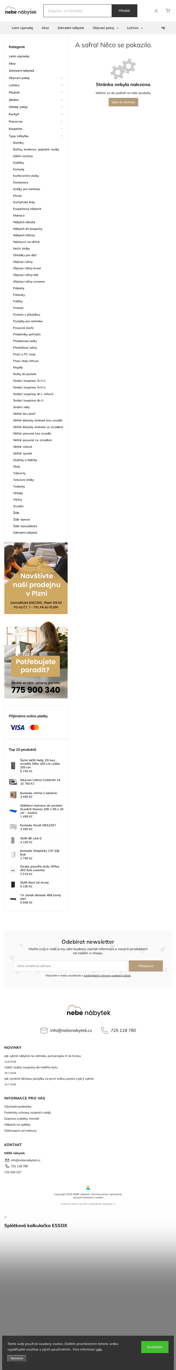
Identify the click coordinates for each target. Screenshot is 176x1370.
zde (99, 1349)
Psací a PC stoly (24, 354)
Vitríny (17, 499)
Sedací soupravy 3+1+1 (29, 381)
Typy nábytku (19, 136)
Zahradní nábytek (21, 71)
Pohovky (19, 295)
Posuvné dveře (23, 328)
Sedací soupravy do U (28, 400)
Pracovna (16, 121)
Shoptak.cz (108, 1203)
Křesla (17, 196)
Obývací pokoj (19, 78)
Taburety (19, 473)
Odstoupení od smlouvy (20, 1130)
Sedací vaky (21, 407)
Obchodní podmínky (17, 1106)
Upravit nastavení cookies (88, 1197)
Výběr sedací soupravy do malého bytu (31, 1067)
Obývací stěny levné (27, 268)
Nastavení (17, 1358)
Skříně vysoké (22, 453)
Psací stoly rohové (25, 361)
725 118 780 (123, 1030)
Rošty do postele (25, 374)
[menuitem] (22, 27)
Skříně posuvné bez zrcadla (32, 433)
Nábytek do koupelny (27, 229)
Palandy (18, 288)
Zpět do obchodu (123, 102)
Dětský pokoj (18, 107)
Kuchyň (14, 114)
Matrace (19, 215)
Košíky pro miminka (26, 189)
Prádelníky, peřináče (27, 334)
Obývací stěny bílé (25, 275)
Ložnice (14, 85)
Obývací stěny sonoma (29, 281)
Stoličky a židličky (25, 460)
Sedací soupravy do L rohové (33, 394)
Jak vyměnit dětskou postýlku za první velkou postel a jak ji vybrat (49, 1079)
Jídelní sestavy (23, 156)
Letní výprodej (19, 56)
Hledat (124, 11)
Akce (12, 63)
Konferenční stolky (26, 176)
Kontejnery (20, 182)
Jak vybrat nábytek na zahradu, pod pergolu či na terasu (42, 1056)
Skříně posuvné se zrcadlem (32, 440)
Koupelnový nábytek (27, 209)
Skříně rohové (22, 447)
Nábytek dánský (24, 222)
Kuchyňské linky (24, 202)
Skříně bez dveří (24, 414)
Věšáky (18, 493)
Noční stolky (21, 248)
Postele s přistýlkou (26, 314)
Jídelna (14, 100)
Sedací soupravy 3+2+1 (29, 387)
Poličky (18, 301)
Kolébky (18, 163)
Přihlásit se (145, 966)
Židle (16, 513)
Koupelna (15, 129)
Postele (18, 308)
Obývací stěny (23, 262)
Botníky (18, 143)
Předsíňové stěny (25, 348)
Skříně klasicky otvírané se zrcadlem (38, 427)
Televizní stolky (23, 480)
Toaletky (19, 486)
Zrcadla (18, 506)
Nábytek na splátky (17, 1124)
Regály (18, 367)
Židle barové (21, 519)
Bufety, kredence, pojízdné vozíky (36, 149)
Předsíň (14, 92)
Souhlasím (155, 1347)
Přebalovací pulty (25, 341)
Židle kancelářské (25, 526)
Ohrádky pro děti (24, 255)
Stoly (16, 466)
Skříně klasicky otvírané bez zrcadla (37, 420)
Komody (18, 169)
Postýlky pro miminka (27, 321)
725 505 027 (12, 1172)
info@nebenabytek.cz (71, 1030)
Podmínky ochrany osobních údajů (27, 1112)
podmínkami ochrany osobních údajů (107, 975)
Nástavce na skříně (26, 242)
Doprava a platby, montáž (21, 1118)
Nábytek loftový (24, 235)
